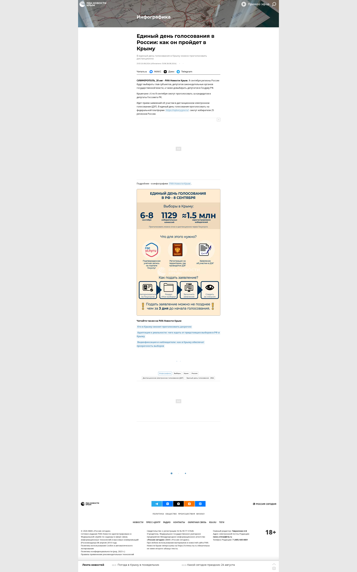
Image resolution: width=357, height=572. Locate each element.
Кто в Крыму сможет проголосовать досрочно (164, 327)
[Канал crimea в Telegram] (156, 504)
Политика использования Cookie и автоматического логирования (107, 547)
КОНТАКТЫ (179, 522)
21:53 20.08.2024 (143, 63)
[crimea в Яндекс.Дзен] (178, 504)
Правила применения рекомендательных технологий (107, 554)
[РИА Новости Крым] (93, 4)
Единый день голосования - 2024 (200, 378)
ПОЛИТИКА (158, 514)
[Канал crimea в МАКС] (200, 504)
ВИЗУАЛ (200, 514)
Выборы (177, 373)
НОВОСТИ (138, 522)
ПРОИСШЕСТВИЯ (186, 514)
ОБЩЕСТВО (171, 514)
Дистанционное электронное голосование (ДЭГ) (163, 378)
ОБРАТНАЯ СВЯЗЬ (197, 522)
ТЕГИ (221, 522)
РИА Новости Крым (179, 183)
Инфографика (165, 373)
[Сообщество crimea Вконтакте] (167, 504)
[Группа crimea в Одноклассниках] (189, 504)
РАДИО (167, 522)
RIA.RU (212, 522)
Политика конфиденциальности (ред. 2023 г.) (103, 551)
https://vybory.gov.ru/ (177, 110)
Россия (194, 373)
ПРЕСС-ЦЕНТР (153, 522)
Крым (186, 373)
